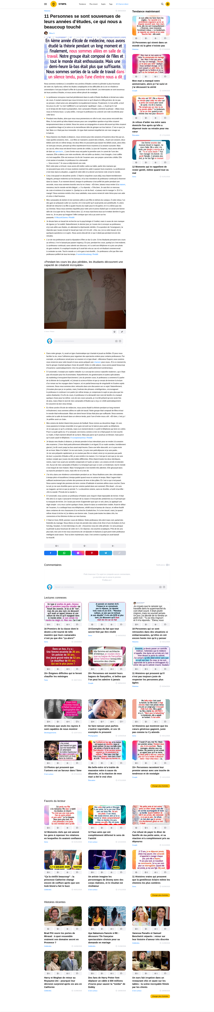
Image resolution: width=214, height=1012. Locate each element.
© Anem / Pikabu (49, 331)
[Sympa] (58, 4)
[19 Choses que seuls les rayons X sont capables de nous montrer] (63, 709)
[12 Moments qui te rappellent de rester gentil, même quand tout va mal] (151, 150)
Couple (134, 91)
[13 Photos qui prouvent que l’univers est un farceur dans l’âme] (63, 750)
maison (122, 184)
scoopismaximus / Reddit (81, 438)
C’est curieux (48, 774)
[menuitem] (82, 4)
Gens (134, 176)
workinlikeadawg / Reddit (87, 254)
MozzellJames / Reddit (64, 217)
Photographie (93, 736)
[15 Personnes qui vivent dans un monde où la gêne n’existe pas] (151, 26)
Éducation (135, 135)
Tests (46, 680)
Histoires (47, 11)
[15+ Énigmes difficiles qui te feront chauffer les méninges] (63, 656)
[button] (57, 546)
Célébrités (47, 889)
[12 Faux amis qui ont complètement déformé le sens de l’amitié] (107, 815)
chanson (97, 362)
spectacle (59, 151)
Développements (50, 733)
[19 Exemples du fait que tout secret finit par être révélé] (107, 612)
